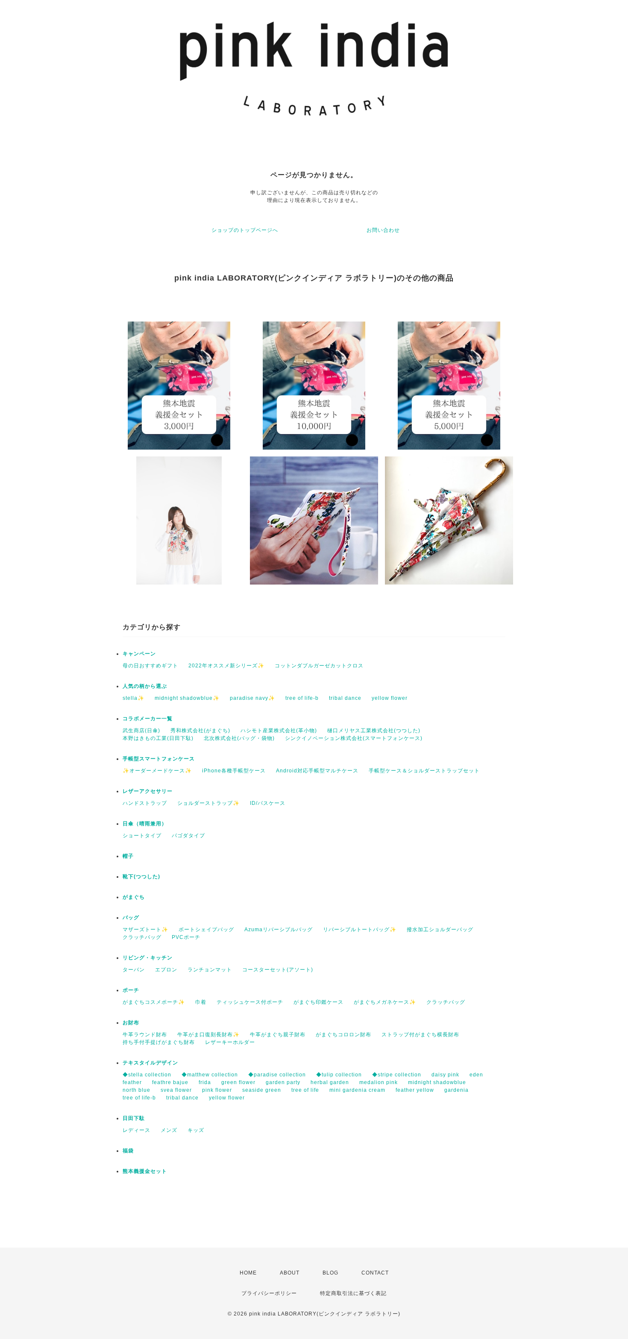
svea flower (176, 1090)
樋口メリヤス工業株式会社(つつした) (373, 731)
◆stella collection (147, 1075)
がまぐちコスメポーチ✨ (154, 1002)
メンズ (169, 1130)
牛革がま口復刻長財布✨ (208, 1035)
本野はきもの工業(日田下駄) (158, 738)
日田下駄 (134, 1118)
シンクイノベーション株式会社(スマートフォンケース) (354, 738)
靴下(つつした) (141, 877)
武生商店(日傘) (141, 731)
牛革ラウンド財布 (145, 1035)
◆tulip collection (339, 1075)
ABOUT (289, 1273)
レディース (136, 1130)
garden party (283, 1082)
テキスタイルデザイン (150, 1063)
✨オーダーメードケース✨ (157, 771)
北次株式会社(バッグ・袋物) (239, 738)
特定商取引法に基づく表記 (353, 1293)
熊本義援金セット (145, 1171)
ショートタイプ (142, 836)
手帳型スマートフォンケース (159, 759)
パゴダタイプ (188, 836)
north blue (136, 1090)
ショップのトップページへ (244, 230)
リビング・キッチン (148, 958)
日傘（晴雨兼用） (145, 824)
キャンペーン (139, 654)
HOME (248, 1273)
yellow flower (390, 698)
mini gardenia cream (357, 1090)
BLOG (330, 1273)
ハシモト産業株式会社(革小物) (279, 731)
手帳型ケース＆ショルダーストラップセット (424, 771)
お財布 (131, 1023)
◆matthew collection (210, 1075)
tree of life (305, 1090)
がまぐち (134, 897)
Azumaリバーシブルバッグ (278, 930)
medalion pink (378, 1082)
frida (205, 1082)
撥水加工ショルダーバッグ (440, 930)
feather (132, 1082)
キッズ (196, 1130)
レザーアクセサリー (148, 791)
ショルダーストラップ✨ (208, 803)
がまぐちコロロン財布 (343, 1035)
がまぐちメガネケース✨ (385, 1002)
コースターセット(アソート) (277, 970)
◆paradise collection (277, 1075)
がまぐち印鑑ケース (318, 1002)
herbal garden (330, 1082)
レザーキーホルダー (230, 1042)
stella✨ (133, 698)
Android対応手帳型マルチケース (317, 771)
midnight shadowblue (437, 1082)
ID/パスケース (267, 803)
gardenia (456, 1090)
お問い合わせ (383, 230)
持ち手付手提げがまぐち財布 (159, 1042)
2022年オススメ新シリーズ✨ (226, 666)
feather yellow (415, 1090)
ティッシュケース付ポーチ (250, 1002)
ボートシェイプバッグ (206, 930)
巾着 (200, 1002)
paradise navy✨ (252, 698)
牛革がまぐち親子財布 (277, 1035)
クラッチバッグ (142, 937)
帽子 (128, 856)
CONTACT (375, 1273)
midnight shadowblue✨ (187, 698)
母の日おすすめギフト (150, 666)
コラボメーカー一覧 (148, 719)
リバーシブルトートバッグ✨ (359, 930)
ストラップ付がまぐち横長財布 (420, 1035)
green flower (238, 1082)
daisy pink (445, 1075)
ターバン (134, 970)
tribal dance (345, 698)
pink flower (217, 1090)
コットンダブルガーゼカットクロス (319, 666)
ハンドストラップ (145, 803)
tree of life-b (302, 698)
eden (476, 1075)
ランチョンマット (210, 970)
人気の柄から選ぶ (145, 686)
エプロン (166, 970)
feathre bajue (170, 1082)
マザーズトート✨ (145, 930)
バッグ (131, 918)
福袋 (128, 1151)
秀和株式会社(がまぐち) (200, 731)
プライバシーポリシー (269, 1293)
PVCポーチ (186, 937)
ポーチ (131, 990)
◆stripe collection (396, 1075)
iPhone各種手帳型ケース (234, 771)
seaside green (261, 1090)
